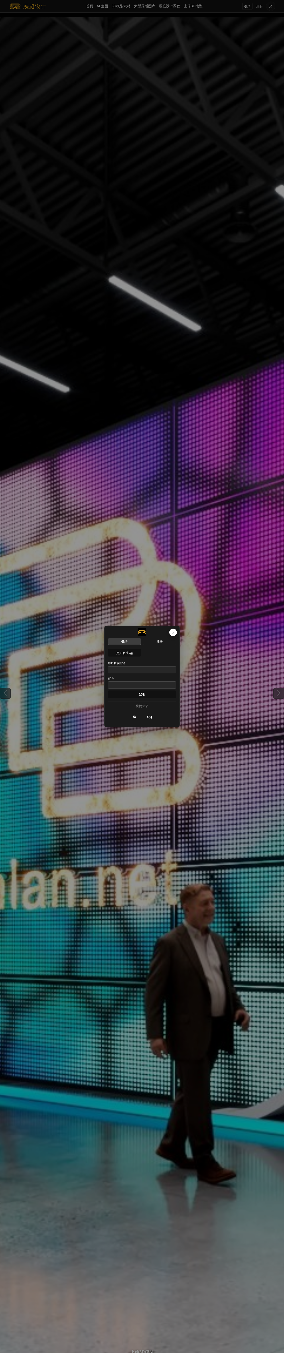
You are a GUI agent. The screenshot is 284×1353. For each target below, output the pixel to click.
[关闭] (173, 632)
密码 (111, 678)
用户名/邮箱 (124, 653)
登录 (142, 694)
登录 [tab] (124, 641)
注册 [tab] (159, 641)
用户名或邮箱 (116, 663)
